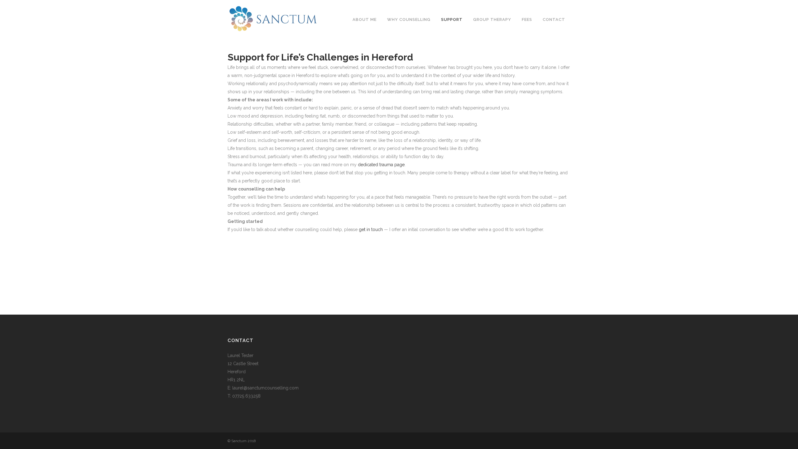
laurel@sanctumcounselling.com (265, 387)
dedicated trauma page (381, 164)
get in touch (371, 229)
